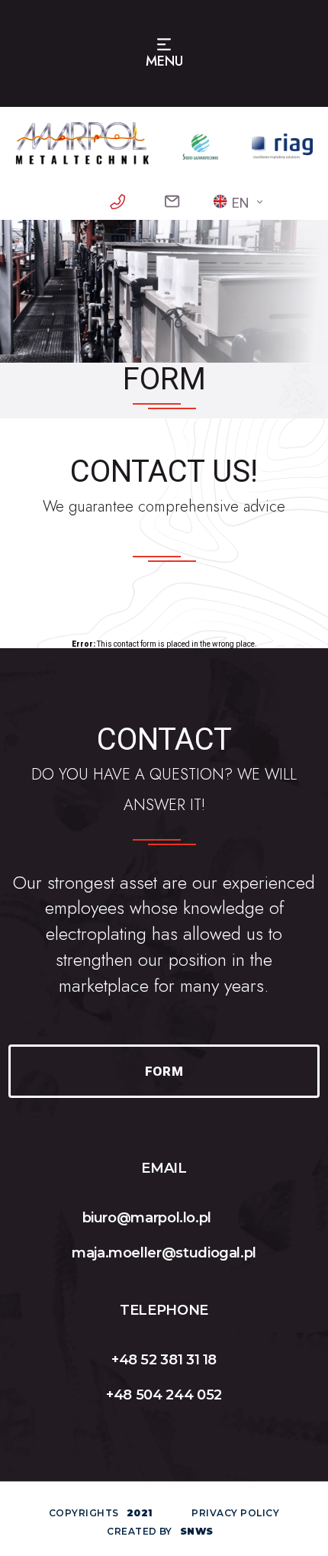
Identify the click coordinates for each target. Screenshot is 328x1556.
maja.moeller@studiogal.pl (164, 1252)
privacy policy (235, 1513)
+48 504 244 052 (164, 1395)
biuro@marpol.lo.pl (147, 1217)
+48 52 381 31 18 (164, 1359)
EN (240, 203)
